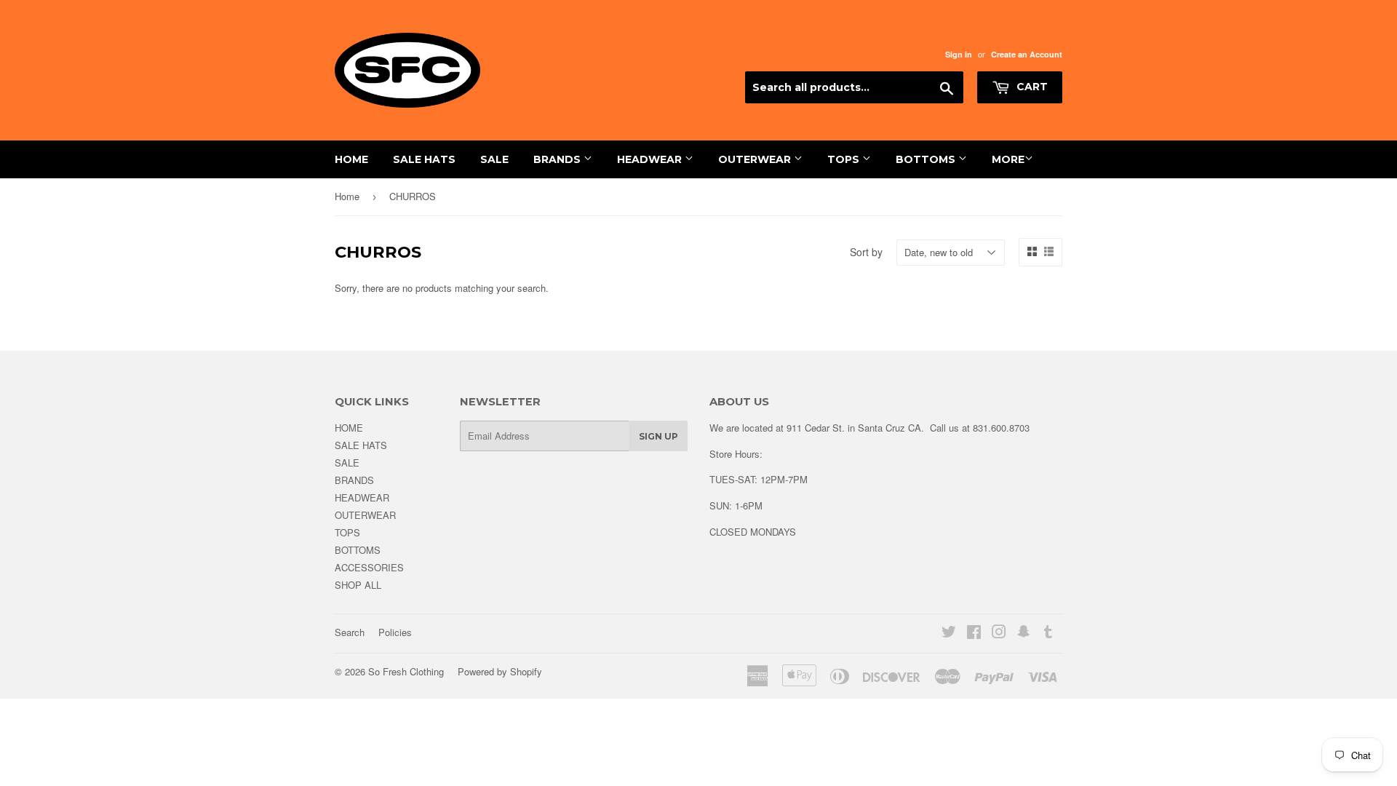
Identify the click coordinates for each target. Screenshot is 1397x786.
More (1008, 159)
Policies (395, 632)
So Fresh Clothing (406, 671)
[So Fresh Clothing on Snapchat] (1023, 633)
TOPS (844, 159)
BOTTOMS (927, 159)
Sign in (958, 54)
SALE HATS (424, 159)
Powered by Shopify (500, 671)
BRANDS (558, 159)
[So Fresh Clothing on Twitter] (949, 633)
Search (350, 632)
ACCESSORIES (369, 567)
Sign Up (658, 436)
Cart (1031, 86)
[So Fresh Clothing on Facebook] (974, 633)
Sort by (866, 252)
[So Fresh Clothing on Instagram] (999, 633)
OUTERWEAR (756, 159)
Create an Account (1026, 54)
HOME (351, 159)
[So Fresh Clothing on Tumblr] (1048, 633)
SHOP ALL (358, 585)
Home (347, 196)
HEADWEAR (651, 159)
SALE (494, 159)
